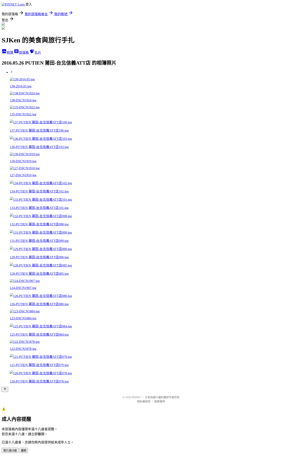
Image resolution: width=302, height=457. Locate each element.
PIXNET (136, 397)
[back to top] (5, 389)
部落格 (24, 52)
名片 (38, 52)
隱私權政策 (143, 401)
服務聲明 (159, 401)
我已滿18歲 (10, 450)
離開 (23, 450)
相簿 (10, 52)
